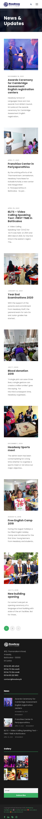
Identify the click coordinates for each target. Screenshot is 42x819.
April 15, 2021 (13, 208)
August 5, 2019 (14, 517)
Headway (19, 715)
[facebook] (4, 817)
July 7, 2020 (13, 367)
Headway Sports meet (19, 448)
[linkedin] (8, 817)
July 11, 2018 (13, 590)
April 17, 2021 (13, 160)
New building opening (16, 595)
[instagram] (16, 817)
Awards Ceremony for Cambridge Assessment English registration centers (21, 86)
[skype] (12, 817)
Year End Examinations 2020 (20, 296)
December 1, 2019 (15, 443)
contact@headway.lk (13, 679)
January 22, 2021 (15, 291)
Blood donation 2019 (18, 372)
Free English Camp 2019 (20, 522)
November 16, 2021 (16, 76)
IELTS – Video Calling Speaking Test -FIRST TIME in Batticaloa (20, 216)
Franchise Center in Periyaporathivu (21, 165)
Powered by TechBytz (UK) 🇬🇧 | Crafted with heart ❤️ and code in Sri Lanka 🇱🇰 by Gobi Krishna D (20, 810)
